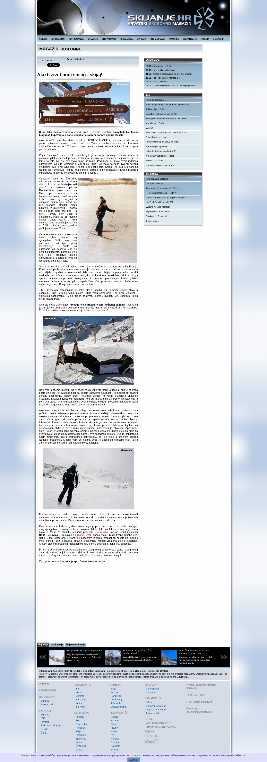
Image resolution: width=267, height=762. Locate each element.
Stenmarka (101, 532)
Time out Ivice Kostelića (160, 70)
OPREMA (141, 39)
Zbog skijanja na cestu (156, 137)
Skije (113, 688)
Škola (43, 733)
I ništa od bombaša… (156, 100)
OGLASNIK (218, 39)
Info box (150, 702)
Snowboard (46, 704)
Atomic (114, 716)
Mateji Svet (84, 534)
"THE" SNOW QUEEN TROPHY (161, 193)
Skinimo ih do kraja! (155, 160)
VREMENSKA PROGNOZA (160, 727)
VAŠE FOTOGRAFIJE (157, 723)
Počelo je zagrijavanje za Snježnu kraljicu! (169, 74)
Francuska (81, 724)
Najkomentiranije (75, 644)
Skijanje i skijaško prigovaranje (160, 165)
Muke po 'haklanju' (154, 183)
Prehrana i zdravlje (50, 725)
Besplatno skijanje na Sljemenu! (84, 650)
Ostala (79, 749)
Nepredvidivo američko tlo (158, 211)
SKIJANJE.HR (190, 39)
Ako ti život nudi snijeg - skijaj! (160, 156)
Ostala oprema (118, 707)
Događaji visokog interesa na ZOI (161, 114)
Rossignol (116, 742)
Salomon (115, 746)
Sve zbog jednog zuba (156, 146)
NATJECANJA (76, 39)
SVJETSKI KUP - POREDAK (155, 741)
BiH (78, 720)
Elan (113, 724)
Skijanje (44, 700)
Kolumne (151, 692)
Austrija (80, 716)
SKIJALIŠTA (126, 39)
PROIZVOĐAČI (157, 39)
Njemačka (81, 735)
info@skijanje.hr (203, 701)
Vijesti (79, 692)
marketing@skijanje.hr (199, 712)
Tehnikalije (116, 703)
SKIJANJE (93, 39)
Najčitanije (57, 644)
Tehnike (44, 729)
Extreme (44, 714)
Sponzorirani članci (156, 706)
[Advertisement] (88, 603)
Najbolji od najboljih (156, 709)
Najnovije (43, 644)
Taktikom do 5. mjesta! (156, 216)
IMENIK (149, 719)
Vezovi (114, 692)
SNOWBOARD (109, 39)
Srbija (79, 742)
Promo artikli (152, 713)
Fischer (115, 727)
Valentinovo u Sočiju (155, 123)
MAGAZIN (174, 39)
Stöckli (114, 749)
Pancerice (116, 696)
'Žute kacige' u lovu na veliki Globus (162, 188)
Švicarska (81, 746)
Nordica (115, 738)
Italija (78, 731)
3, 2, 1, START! (156, 81)
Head (114, 731)
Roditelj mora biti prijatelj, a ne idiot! (162, 142)
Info (78, 688)
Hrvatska (80, 727)
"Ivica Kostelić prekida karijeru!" (161, 151)
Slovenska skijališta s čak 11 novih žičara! (139, 652)
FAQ (42, 718)
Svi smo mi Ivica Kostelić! (158, 207)
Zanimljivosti (152, 688)
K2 (112, 735)
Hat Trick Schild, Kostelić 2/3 (163, 78)
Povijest (44, 722)
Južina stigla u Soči (158, 66)
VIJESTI (43, 39)
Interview (80, 707)
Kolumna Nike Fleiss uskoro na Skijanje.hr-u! (170, 85)
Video (79, 703)
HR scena (81, 699)
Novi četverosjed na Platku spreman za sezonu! (194, 652)
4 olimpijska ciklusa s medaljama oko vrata (166, 118)
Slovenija (81, 738)
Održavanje (117, 699)
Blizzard (115, 720)
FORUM (205, 39)
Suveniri (149, 128)
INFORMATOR (58, 39)
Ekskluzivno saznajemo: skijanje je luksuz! (166, 132)
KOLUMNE (71, 49)
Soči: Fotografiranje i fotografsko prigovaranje (167, 104)
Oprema (80, 696)
